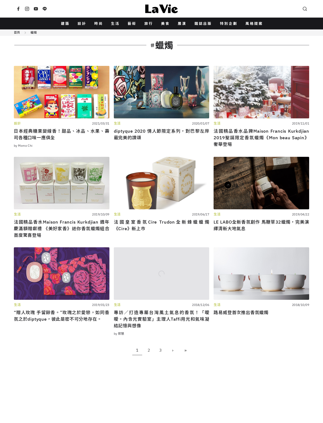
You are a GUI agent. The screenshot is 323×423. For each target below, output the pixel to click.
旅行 (148, 23)
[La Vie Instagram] (27, 8)
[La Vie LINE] (44, 8)
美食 (165, 23)
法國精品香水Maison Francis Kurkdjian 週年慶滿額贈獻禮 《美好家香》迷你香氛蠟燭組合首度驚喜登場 (61, 228)
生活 (115, 23)
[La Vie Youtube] (35, 8)
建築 (65, 23)
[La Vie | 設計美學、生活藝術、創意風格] (161, 8)
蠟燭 (34, 32)
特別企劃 (229, 23)
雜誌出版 (203, 23)
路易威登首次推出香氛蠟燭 (241, 312)
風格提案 (254, 23)
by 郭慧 (119, 334)
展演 (182, 23)
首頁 (17, 32)
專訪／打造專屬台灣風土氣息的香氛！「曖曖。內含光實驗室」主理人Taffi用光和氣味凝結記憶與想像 (161, 319)
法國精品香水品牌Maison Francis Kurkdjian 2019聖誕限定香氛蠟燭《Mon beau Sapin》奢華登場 (261, 137)
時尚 (98, 23)
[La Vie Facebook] (18, 8)
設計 (82, 23)
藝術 (132, 23)
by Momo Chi (23, 146)
